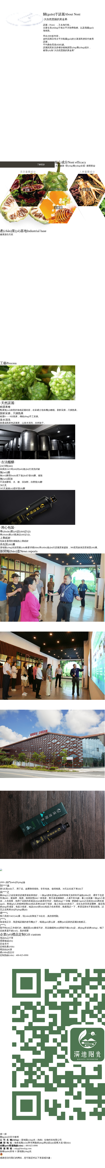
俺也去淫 (31, 1163)
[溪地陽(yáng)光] (24, 51)
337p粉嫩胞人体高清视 (47, 1163)
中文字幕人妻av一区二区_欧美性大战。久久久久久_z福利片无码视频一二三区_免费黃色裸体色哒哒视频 (50, 1161)
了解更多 (41, 165)
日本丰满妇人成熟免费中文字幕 (73, 1163)
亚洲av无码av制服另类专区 (13, 1163)
